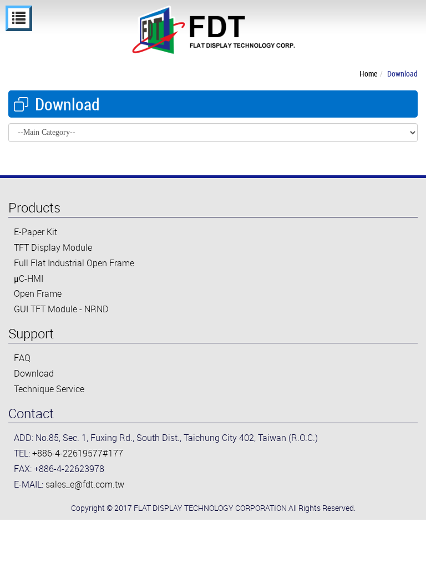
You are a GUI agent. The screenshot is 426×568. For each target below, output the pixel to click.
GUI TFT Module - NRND (61, 309)
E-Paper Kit (35, 232)
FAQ (22, 358)
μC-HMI (28, 278)
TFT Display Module (53, 247)
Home (368, 73)
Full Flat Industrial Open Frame (74, 263)
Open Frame (38, 293)
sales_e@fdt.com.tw (84, 484)
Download (402, 73)
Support (31, 333)
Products (34, 207)
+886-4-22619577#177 (77, 453)
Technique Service (49, 389)
